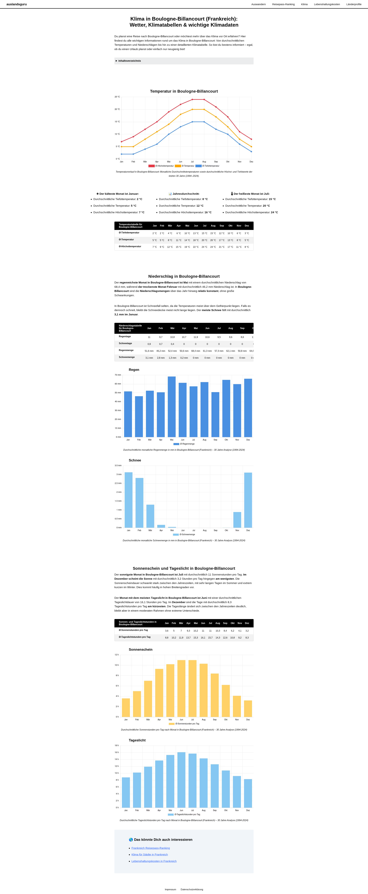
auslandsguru (16, 4)
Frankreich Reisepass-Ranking (151, 848)
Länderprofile (354, 4)
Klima (304, 4)
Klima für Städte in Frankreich (150, 854)
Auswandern (258, 4)
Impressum (171, 889)
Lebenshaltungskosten (327, 4)
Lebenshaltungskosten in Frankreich (154, 861)
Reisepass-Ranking (283, 4)
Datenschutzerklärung (192, 889)
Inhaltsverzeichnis (129, 60)
